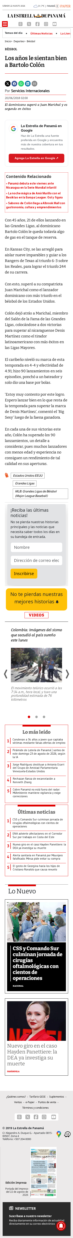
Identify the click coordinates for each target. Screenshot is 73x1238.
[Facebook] (38, 23)
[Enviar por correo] (34, 83)
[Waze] (67, 1134)
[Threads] (21, 23)
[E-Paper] (63, 5)
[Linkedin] (28, 83)
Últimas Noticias (41, 33)
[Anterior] (6, 674)
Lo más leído (37, 732)
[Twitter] (8, 83)
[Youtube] (54, 23)
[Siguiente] (67, 674)
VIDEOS (36, 615)
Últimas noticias (36, 812)
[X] (29, 23)
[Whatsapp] (21, 83)
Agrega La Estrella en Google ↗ (36, 158)
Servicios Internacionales (30, 91)
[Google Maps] (59, 1134)
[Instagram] (46, 23)
